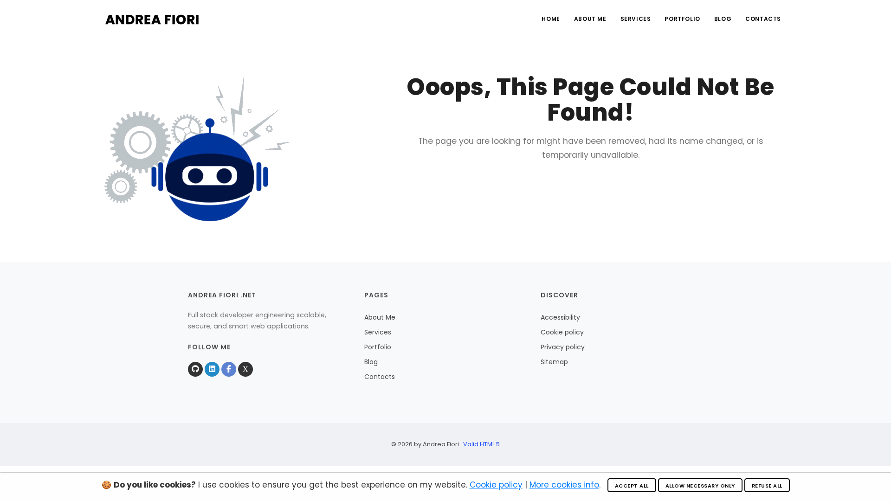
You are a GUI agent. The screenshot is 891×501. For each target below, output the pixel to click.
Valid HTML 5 (481, 444)
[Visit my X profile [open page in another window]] (245, 369)
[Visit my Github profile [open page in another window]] (195, 369)
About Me (590, 19)
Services (635, 19)
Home (551, 19)
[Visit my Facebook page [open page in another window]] (228, 369)
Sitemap (554, 361)
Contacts (763, 19)
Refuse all (767, 485)
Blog (722, 19)
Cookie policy (562, 332)
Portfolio (682, 19)
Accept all (632, 485)
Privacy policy (563, 347)
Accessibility (560, 317)
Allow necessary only (700, 485)
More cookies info (564, 484)
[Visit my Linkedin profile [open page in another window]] (212, 369)
